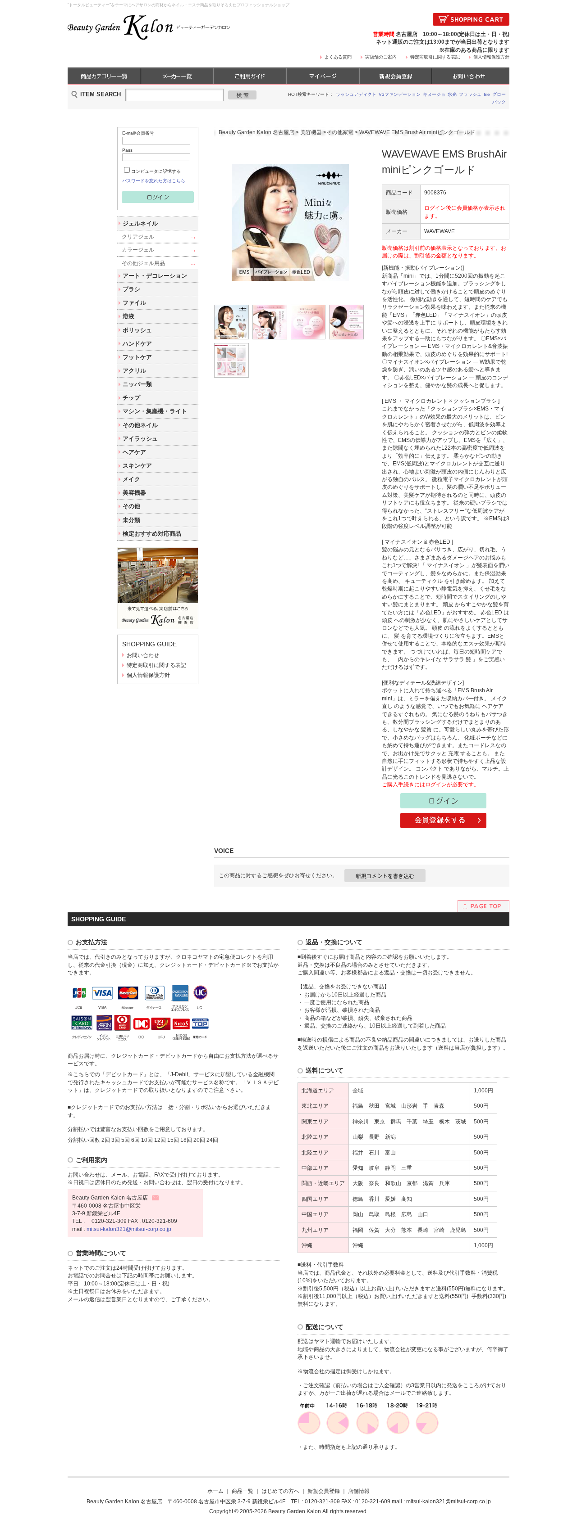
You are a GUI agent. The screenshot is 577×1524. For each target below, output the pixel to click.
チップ (131, 397)
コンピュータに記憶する (156, 171)
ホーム (215, 1491)
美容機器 (134, 492)
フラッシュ (470, 94)
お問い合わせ (143, 655)
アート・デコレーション (155, 275)
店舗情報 (359, 1491)
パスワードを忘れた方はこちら (153, 180)
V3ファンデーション (400, 94)
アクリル (134, 370)
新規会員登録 (323, 1491)
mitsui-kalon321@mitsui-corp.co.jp (129, 1229)
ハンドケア (137, 343)
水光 (452, 94)
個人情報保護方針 (491, 56)
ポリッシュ (137, 330)
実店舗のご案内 (381, 56)
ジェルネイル (140, 223)
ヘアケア (134, 452)
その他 (131, 506)
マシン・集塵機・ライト (155, 411)
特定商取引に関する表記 (435, 56)
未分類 (131, 520)
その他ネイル (140, 425)
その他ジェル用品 (143, 263)
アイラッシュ (140, 438)
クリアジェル (138, 236)
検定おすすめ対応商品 (152, 533)
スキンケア (137, 465)
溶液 (128, 316)
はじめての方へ (280, 1491)
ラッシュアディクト (356, 94)
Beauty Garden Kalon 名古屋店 (256, 132)
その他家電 (339, 132)
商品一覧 (242, 1491)
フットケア (137, 357)
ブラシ (131, 289)
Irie (487, 94)
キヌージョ (434, 94)
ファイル (134, 302)
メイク (131, 479)
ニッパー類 (137, 384)
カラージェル (138, 249)
